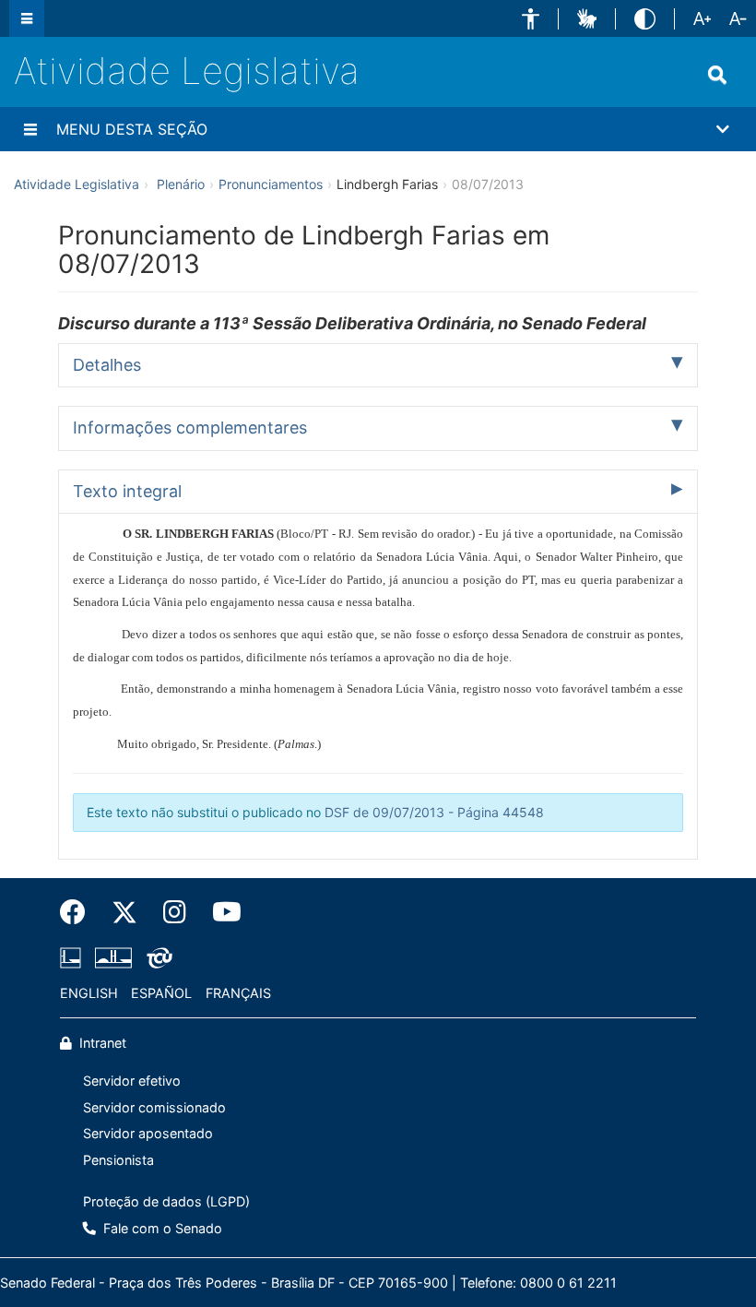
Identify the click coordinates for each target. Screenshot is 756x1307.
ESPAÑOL (161, 993)
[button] (530, 19)
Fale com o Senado (161, 1228)
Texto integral (127, 491)
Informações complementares (190, 427)
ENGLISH (89, 993)
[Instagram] (174, 912)
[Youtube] (220, 912)
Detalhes (107, 364)
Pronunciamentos (271, 184)
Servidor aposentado (148, 1133)
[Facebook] (79, 912)
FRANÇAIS (238, 993)
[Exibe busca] (717, 75)
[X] (124, 912)
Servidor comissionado (154, 1107)
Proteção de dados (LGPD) (166, 1201)
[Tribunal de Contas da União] (156, 957)
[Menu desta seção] (30, 129)
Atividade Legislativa (187, 70)
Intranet (101, 1043)
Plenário (181, 184)
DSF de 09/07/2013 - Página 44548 (434, 812)
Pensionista (118, 1160)
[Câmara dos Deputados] (74, 957)
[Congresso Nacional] (113, 957)
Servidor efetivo (132, 1080)
